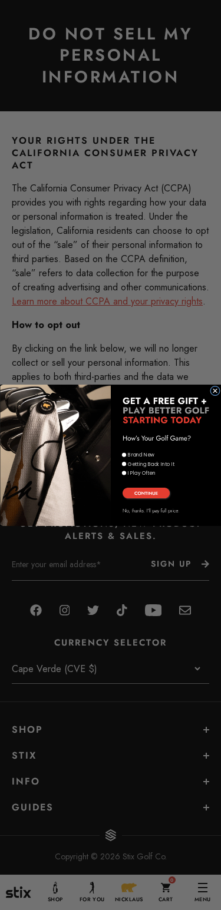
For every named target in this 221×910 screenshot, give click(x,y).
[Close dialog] (214, 390)
